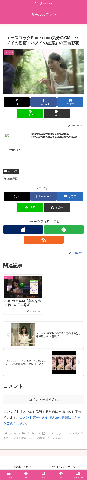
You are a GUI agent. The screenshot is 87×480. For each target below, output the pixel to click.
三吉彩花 (12, 178)
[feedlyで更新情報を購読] (64, 229)
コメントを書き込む (43, 399)
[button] (57, 113)
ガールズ (12, 171)
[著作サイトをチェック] (23, 229)
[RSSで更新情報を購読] (44, 240)
